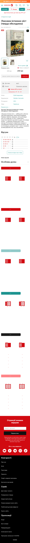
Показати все (4, 107)
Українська (16, 104)
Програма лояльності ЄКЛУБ (10, 535)
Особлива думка (8, 162)
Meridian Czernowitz (18, 98)
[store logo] (8, 5)
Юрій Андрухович (18, 95)
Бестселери (4, 523)
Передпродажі (5, 527)
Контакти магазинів (7, 482)
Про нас (3, 462)
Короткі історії (6, 16)
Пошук (15, 9)
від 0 (17, 83)
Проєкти (3, 474)
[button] (5, 62)
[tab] (15, 132)
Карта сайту (5, 511)
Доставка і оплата (6, 491)
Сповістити (25, 76)
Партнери (4, 470)
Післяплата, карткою (21, 86)
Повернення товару (7, 495)
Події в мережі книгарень (9, 478)
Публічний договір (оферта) (9, 507)
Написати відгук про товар (15, 152)
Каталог (4, 9)
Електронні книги (6, 531)
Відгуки (4, 132)
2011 (14, 101)
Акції (2, 519)
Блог (2, 466)
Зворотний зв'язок (6, 499)
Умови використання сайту (9, 503)
